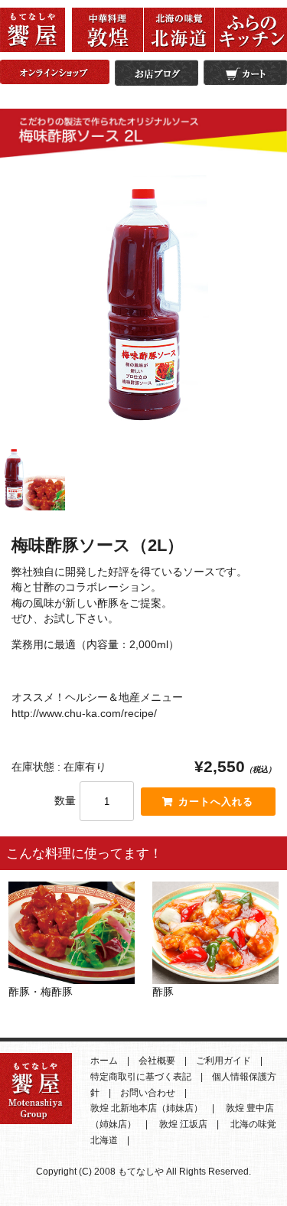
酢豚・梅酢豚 (40, 992)
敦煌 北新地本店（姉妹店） (146, 1108)
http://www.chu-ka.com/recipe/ (84, 713)
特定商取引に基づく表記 (140, 1076)
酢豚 (163, 992)
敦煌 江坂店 (183, 1124)
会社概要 (157, 1060)
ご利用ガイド (223, 1060)
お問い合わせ (147, 1092)
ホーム (104, 1060)
